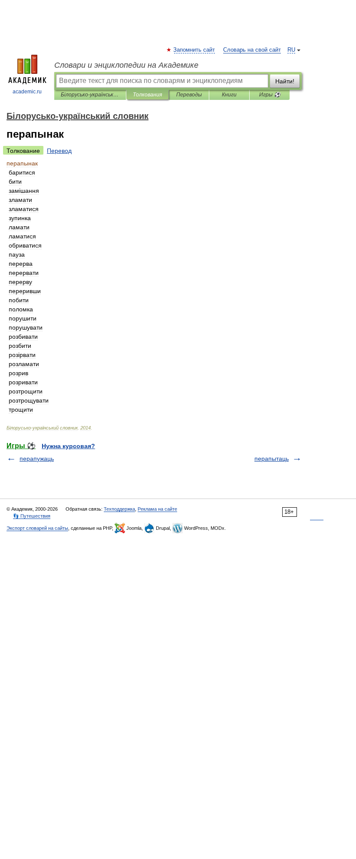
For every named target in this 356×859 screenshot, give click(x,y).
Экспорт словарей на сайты (37, 528)
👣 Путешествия (31, 516)
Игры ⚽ (269, 95)
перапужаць (37, 458)
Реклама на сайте (157, 509)
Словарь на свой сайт (252, 50)
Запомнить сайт (194, 50)
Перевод (59, 150)
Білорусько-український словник (90, 95)
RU (291, 50)
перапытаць (271, 458)
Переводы (189, 95)
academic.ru (27, 92)
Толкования (147, 95)
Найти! (284, 81)
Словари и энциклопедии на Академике (126, 65)
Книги (229, 95)
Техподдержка (119, 509)
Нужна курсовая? (68, 446)
